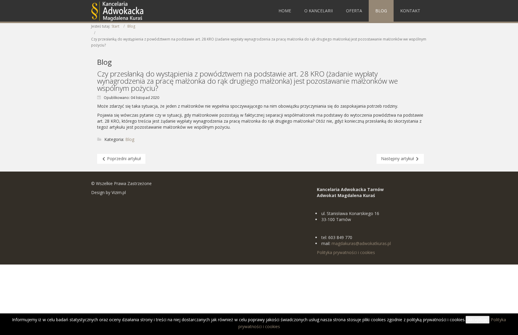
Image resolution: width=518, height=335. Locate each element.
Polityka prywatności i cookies (346, 252)
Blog (131, 26)
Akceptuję (477, 319)
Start (115, 26)
